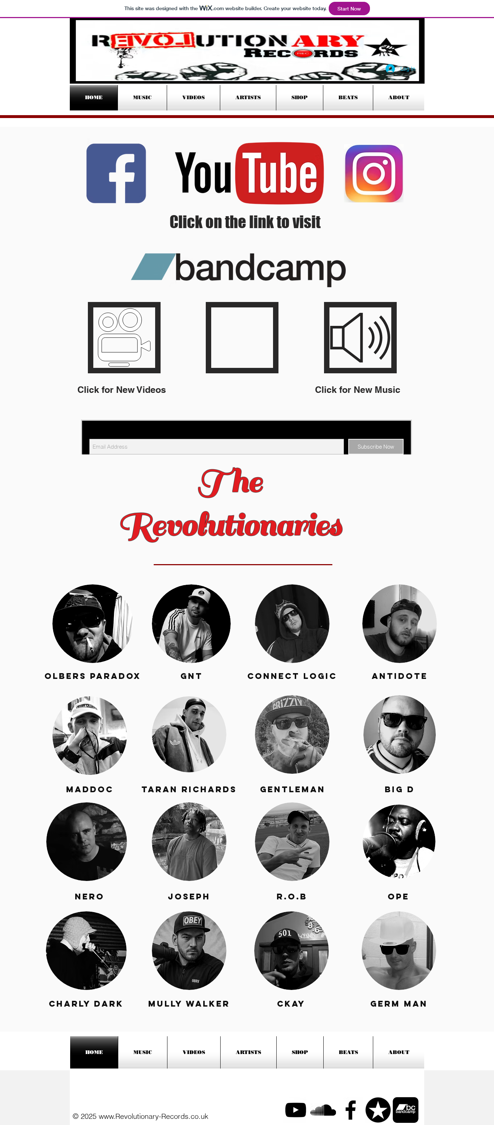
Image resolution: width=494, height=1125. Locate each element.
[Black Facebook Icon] (350, 1110)
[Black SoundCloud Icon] (323, 1110)
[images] (405, 1110)
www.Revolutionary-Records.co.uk (153, 1116)
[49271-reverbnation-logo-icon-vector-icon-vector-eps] (378, 1110)
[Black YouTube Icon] (295, 1110)
